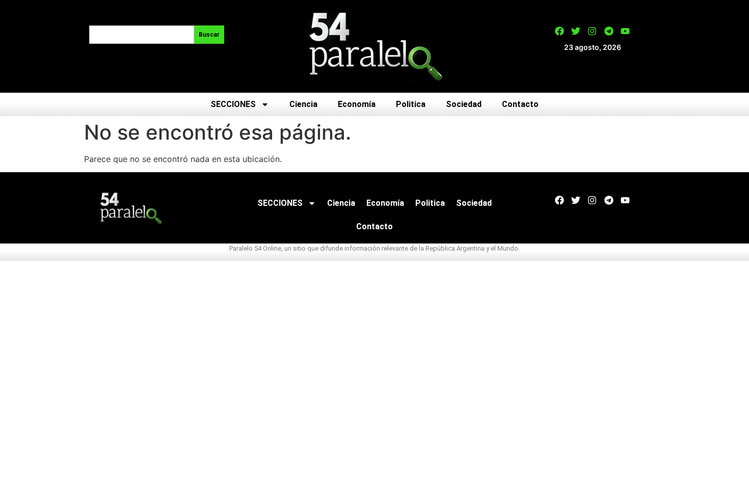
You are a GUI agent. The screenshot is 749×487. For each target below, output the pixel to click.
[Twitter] (576, 31)
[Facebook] (559, 31)
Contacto (520, 104)
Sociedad (463, 104)
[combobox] (141, 34)
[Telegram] (609, 31)
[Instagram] (592, 31)
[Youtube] (625, 31)
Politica (410, 104)
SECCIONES (233, 104)
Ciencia (303, 104)
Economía (357, 104)
